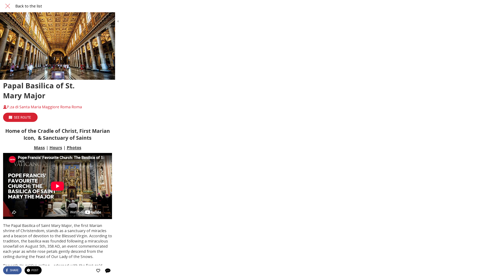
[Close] (7, 6)
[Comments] (107, 270)
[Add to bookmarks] (98, 270)
